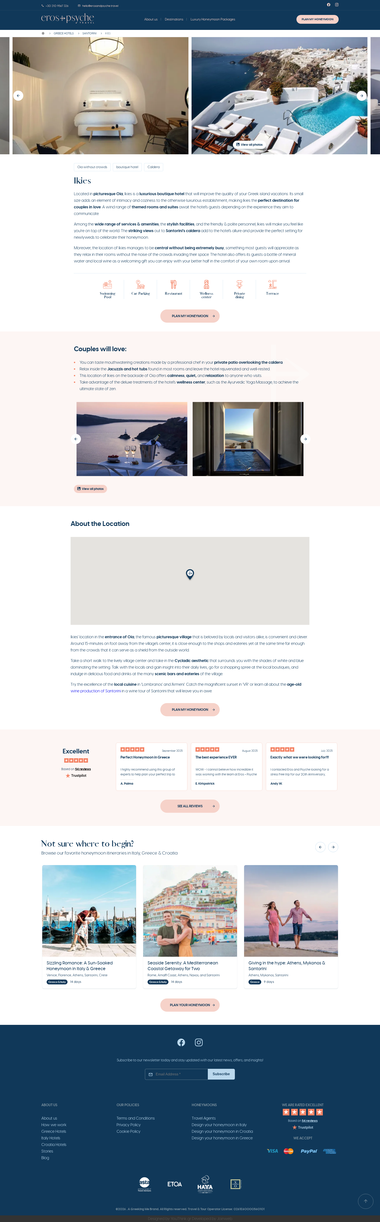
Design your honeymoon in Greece (222, 1138)
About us (150, 19)
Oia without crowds (92, 167)
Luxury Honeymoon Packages (213, 19)
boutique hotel (127, 167)
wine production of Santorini (96, 691)
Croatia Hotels (53, 1144)
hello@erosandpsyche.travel (100, 6)
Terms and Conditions (136, 1118)
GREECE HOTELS (64, 33)
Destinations (174, 19)
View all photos (252, 145)
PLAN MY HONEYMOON (317, 19)
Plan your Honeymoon (190, 1005)
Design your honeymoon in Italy (219, 1124)
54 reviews (83, 769)
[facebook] (181, 1045)
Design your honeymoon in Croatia (222, 1131)
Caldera (154, 167)
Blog (45, 1157)
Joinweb (224, 1218)
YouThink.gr (181, 1218)
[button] (18, 96)
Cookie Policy (129, 1131)
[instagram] (198, 1045)
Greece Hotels (53, 1131)
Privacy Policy (129, 1124)
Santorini (89, 33)
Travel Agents (204, 1118)
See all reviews (190, 806)
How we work (54, 1124)
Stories (47, 1151)
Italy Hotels (50, 1138)
